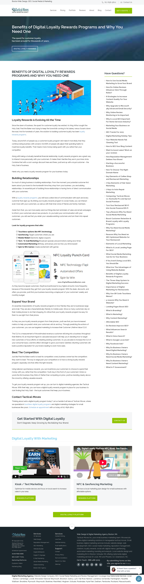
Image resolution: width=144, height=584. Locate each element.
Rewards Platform (25, 498)
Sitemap (57, 564)
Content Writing (60, 536)
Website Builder (39, 549)
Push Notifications (60, 545)
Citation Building (39, 564)
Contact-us (119, 420)
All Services (37, 536)
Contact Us (127, 2)
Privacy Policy (59, 555)
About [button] (91, 10)
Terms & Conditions (61, 558)
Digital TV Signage (39, 555)
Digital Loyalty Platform (72, 514)
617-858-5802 (110, 2)
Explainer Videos (17, 563)
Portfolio (72, 10)
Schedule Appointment (19, 550)
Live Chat (58, 539)
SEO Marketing (38, 545)
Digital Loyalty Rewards (25, 49)
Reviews (82, 10)
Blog (99, 10)
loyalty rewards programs (27, 198)
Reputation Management (41, 542)
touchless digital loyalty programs (37, 404)
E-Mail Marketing (39, 558)
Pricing (62, 10)
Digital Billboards (39, 552)
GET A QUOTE (122, 11)
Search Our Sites (60, 561)
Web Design (37, 539)
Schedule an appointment (39, 407)
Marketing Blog (17, 566)
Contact (108, 10)
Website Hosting (60, 542)
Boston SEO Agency (40, 568)
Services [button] (53, 10)
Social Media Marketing (41, 561)
